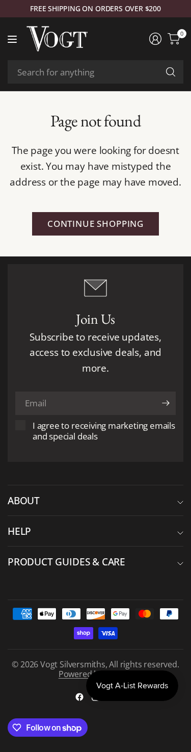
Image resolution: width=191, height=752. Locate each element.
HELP (19, 531)
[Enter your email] (165, 403)
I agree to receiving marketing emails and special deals (104, 431)
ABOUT (24, 500)
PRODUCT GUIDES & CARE (66, 561)
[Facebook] (79, 697)
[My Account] (155, 39)
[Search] (170, 72)
